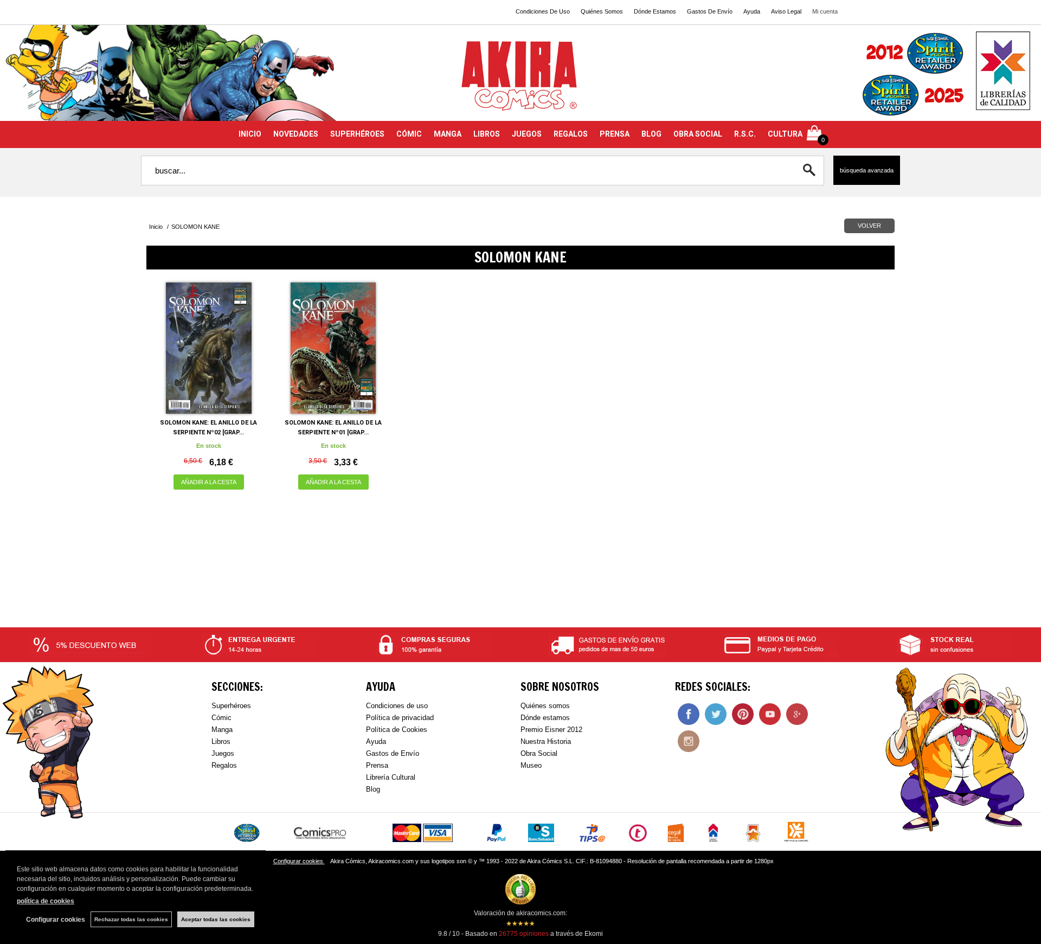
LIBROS (486, 134)
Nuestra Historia (545, 741)
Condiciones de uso (397, 706)
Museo (531, 765)
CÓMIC (409, 134)
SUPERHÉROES (357, 134)
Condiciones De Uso (543, 11)
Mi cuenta (825, 11)
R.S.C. (745, 134)
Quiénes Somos (602, 11)
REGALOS (571, 134)
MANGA (447, 134)
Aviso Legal (786, 11)
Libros (220, 741)
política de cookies (45, 901)
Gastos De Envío (709, 11)
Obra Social (538, 753)
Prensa (377, 765)
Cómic (221, 718)
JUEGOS (527, 134)
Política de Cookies (396, 729)
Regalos (224, 765)
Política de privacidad (400, 718)
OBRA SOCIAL (697, 134)
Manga (222, 729)
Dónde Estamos (655, 11)
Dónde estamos (545, 718)
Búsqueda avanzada (867, 170)
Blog (373, 789)
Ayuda (751, 11)
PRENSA (614, 134)
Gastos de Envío (392, 753)
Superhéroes (231, 706)
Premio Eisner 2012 (551, 729)
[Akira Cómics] (520, 79)
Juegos (222, 753)
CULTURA (785, 134)
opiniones (524, 933)
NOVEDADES (295, 134)
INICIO (250, 134)
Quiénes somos (545, 706)
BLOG (651, 134)
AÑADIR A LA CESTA (208, 482)
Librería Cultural (390, 777)
